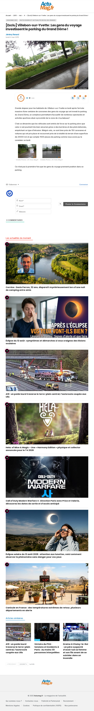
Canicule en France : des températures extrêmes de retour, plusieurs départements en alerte (43, 609)
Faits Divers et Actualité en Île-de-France (37, 20)
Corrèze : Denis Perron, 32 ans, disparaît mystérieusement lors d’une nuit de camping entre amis (45, 288)
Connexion (83, 184)
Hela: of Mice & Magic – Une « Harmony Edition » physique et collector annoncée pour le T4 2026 (43, 449)
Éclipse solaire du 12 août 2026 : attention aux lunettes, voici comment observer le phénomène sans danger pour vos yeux (43, 555)
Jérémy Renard (12, 34)
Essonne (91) (12, 20)
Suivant (23, 664)
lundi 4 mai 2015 (12, 37)
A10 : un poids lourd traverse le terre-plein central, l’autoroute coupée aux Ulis (46, 395)
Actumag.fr (38, 696)
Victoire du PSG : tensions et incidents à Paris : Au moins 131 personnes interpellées (46, 648)
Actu (37, 640)
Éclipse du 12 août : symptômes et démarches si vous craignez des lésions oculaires (46, 342)
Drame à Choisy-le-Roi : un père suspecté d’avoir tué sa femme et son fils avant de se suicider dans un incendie (75, 651)
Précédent (12, 664)
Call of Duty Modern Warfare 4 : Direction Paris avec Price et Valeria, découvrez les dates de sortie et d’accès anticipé (43, 502)
